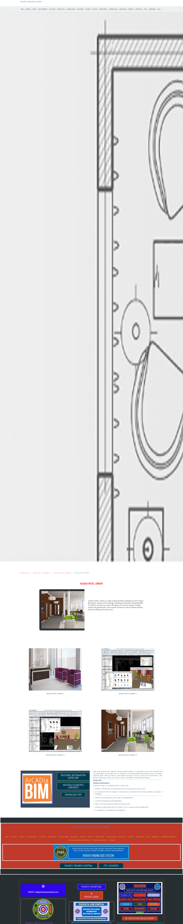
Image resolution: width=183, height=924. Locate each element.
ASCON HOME (122, 837)
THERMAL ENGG (111, 837)
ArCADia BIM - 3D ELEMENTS (41, 573)
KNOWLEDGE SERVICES (100, 840)
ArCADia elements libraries (62, 573)
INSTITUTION (140, 837)
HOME (7, 837)
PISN (147, 837)
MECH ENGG (74, 837)
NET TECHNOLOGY (31, 837)
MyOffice (14, 837)
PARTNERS (112, 840)
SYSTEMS (82, 837)
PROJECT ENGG (100, 837)
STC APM (90, 837)
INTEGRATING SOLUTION (168, 837)
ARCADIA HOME (25, 573)
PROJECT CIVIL (52, 837)
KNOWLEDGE (155, 837)
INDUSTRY (131, 837)
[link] (91, 589)
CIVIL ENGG (42, 837)
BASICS (22, 837)
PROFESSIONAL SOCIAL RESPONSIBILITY (79, 840)
